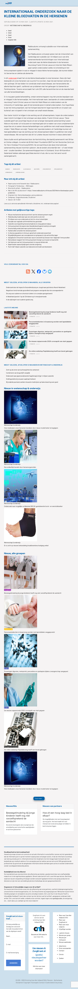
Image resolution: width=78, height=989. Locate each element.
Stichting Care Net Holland (33, 980)
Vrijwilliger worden (65, 929)
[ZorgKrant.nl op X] (33, 271)
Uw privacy (58, 982)
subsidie (7, 169)
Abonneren (13, 963)
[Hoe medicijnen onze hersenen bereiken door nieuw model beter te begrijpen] (20, 407)
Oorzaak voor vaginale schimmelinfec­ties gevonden (25, 221)
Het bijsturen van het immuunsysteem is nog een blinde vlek (28, 242)
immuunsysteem (58, 169)
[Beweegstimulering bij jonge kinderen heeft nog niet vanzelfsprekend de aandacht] (20, 572)
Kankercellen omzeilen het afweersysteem (22, 231)
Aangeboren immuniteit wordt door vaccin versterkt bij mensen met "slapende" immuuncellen (39, 238)
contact (21, 901)
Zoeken (61, 958)
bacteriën (36, 169)
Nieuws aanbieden (65, 942)
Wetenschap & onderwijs (20, 25)
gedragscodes (57, 898)
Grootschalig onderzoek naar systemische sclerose (25, 228)
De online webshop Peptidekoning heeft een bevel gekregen (25, 750)
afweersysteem (47, 169)
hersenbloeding (20, 172)
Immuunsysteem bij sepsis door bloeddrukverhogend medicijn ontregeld (32, 226)
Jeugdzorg (7, 590)
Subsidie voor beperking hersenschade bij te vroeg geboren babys (29, 224)
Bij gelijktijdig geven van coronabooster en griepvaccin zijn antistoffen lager (33, 235)
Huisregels (34, 982)
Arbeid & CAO (8, 629)
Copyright (27, 982)
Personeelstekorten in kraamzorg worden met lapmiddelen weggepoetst (29, 632)
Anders (6, 668)
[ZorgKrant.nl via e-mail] (50, 271)
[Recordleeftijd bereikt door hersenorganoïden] (20, 446)
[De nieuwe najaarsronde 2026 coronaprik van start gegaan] (20, 690)
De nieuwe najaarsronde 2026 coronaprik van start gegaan (24, 710)
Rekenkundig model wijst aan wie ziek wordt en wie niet (26, 217)
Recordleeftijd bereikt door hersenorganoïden (20, 467)
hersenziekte (8, 172)
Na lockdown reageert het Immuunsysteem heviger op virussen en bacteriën (33, 240)
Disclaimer (19, 982)
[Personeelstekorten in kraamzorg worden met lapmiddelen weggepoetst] (20, 611)
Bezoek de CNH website (39, 934)
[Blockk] (8, 3)
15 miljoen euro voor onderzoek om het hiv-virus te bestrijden (28, 219)
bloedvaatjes (27, 169)
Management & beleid (11, 747)
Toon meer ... (39, 798)
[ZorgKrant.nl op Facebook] (39, 271)
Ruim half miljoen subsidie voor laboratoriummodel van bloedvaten (30, 247)
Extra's (61, 954)
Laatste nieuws (64, 933)
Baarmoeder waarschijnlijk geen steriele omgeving (24, 244)
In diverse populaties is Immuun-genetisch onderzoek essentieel (29, 233)
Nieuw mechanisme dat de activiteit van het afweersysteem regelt (30, 215)
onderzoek (13, 78)
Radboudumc (16, 169)
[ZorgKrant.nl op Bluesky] (45, 271)
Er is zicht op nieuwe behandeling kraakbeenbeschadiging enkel (26, 545)
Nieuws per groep (64, 935)
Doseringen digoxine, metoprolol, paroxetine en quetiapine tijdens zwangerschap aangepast (36, 671)
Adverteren (62, 946)
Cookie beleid (50, 982)
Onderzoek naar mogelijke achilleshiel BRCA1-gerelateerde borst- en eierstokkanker (33, 506)
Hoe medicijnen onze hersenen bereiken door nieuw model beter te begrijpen (31, 428)
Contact (61, 951)
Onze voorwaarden (65, 948)
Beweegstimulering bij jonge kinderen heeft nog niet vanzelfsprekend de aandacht (32, 593)
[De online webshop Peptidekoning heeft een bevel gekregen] (20, 729)
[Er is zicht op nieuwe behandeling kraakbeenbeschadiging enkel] (20, 525)
